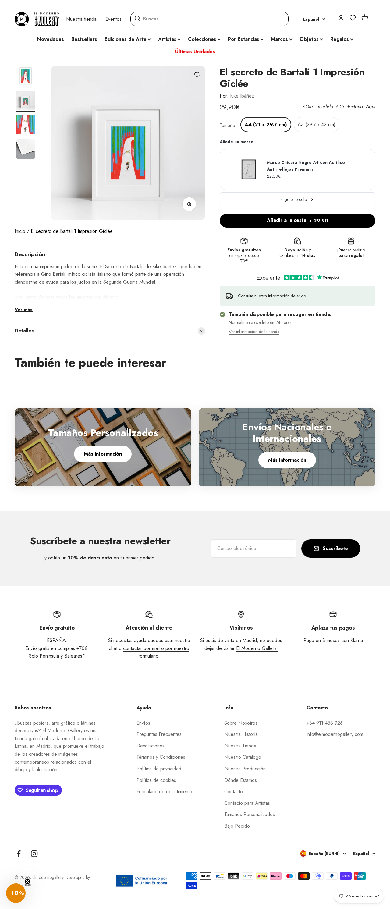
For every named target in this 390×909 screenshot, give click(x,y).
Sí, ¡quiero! (254, 475)
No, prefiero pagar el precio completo (254, 492)
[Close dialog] (309, 397)
